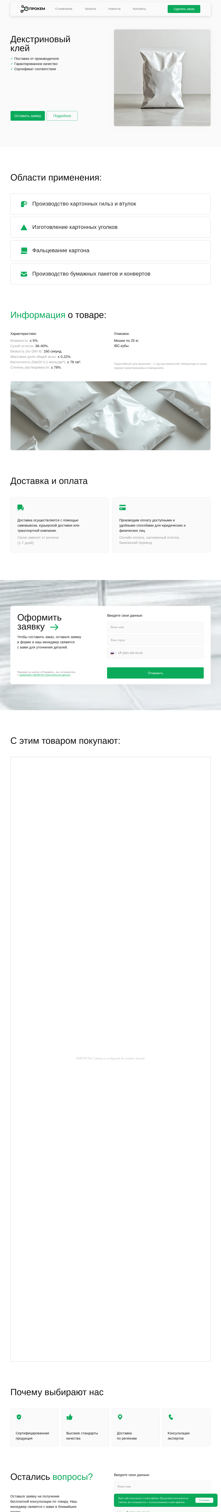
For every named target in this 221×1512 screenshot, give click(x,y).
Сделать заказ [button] (184, 9)
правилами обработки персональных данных (44, 674)
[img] (33, 9)
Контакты (139, 9)
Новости (114, 9)
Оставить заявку (28, 116)
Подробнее (62, 116)
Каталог (91, 9)
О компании (63, 9)
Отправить (155, 673)
